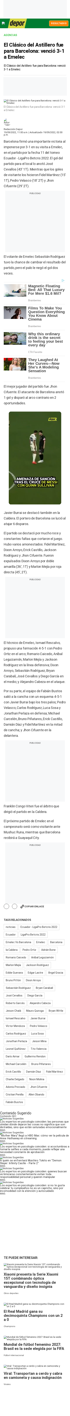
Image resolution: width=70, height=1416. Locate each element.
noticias (10, 926)
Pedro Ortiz (29, 949)
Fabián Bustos (14, 1102)
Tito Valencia (38, 1048)
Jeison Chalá (13, 1010)
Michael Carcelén (16, 1064)
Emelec (40, 942)
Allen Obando (36, 1094)
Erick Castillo (13, 1071)
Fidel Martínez (54, 1071)
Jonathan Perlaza (16, 1041)
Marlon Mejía (13, 965)
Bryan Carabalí (44, 987)
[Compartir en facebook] (6, 906)
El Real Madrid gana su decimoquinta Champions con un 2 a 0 (33, 1315)
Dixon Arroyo (33, 980)
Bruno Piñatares (41, 1064)
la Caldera (12, 949)
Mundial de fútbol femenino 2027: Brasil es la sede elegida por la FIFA (34, 1346)
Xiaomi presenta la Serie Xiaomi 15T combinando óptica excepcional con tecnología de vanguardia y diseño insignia (31, 1280)
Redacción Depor (13, 129)
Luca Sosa (37, 1033)
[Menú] (3, 23)
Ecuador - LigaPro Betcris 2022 (39, 926)
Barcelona (56, 942)
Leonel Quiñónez (16, 1048)
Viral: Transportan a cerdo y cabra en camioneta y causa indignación (33, 1375)
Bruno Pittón (13, 980)
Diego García (34, 995)
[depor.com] (17, 23)
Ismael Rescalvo (15, 1018)
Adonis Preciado (15, 1086)
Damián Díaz (33, 1071)
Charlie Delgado (15, 1079)
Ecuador (11, 934)
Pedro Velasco (38, 1025)
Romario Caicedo (16, 957)
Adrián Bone (48, 949)
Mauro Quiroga (35, 1010)
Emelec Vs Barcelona (18, 942)
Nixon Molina (36, 1079)
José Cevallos (14, 995)
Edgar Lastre (35, 972)
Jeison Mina (39, 1041)
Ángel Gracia (55, 972)
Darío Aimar (13, 1056)
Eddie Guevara (14, 972)
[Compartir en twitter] (14, 906)
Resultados (58, 23)
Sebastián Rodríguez (18, 987)
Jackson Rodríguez (37, 965)
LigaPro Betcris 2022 (33, 934)
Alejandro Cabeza (40, 1003)
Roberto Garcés (15, 1003)
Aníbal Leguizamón (42, 957)
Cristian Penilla (15, 1094)
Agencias (10, 35)
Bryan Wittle (56, 1010)
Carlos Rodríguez (16, 1033)
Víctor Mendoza (15, 1025)
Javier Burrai (37, 1018)
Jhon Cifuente (38, 1086)
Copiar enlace (34, 906)
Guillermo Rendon (35, 1056)
